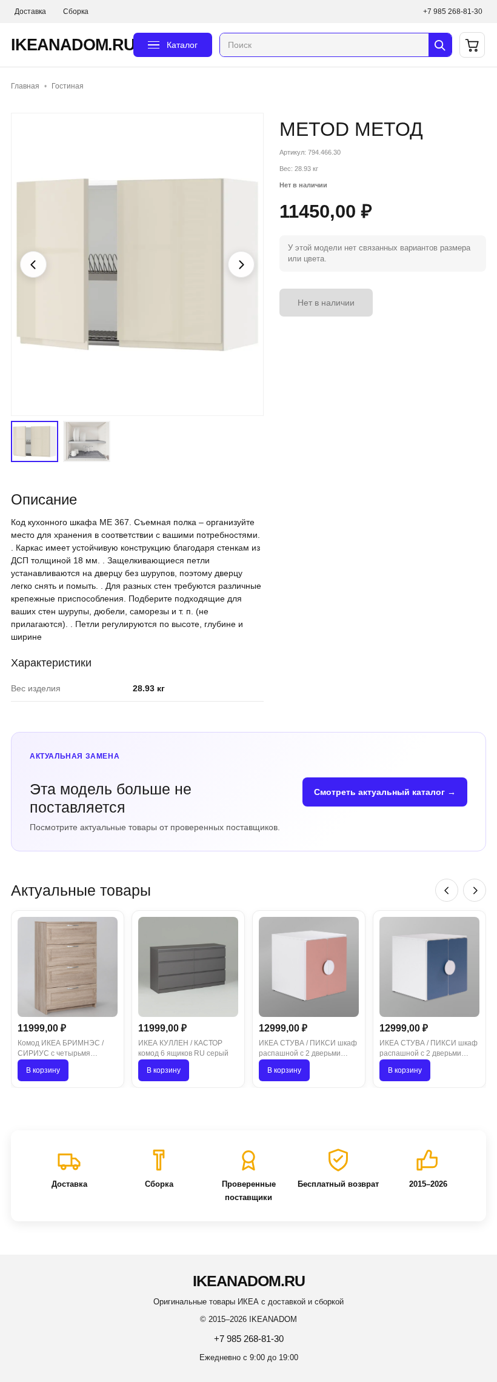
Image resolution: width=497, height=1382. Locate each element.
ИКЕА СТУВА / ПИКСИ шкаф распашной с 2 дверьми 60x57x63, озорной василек (428, 1049)
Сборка (75, 11)
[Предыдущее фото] (33, 264)
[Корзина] (472, 45)
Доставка (30, 11)
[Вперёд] (474, 890)
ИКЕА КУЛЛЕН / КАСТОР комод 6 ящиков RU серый (183, 1048)
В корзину (43, 1070)
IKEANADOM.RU (68, 45)
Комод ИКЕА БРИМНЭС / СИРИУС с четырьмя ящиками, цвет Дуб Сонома (65, 1049)
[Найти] (440, 44)
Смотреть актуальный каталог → (385, 792)
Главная (25, 86)
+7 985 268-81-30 (452, 11)
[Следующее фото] (241, 264)
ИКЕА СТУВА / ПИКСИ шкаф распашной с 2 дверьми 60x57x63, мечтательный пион (308, 1049)
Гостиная (68, 86)
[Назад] (446, 890)
